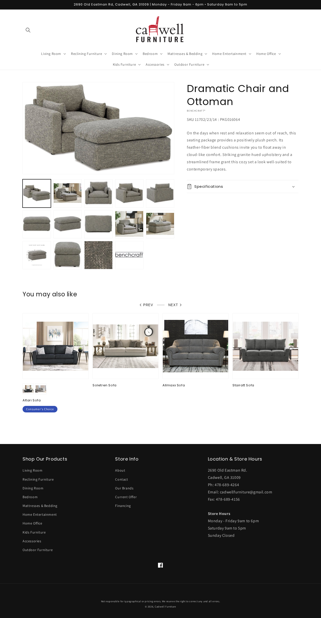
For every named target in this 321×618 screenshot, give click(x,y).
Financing (123, 505)
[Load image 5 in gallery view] (160, 193)
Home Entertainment (40, 514)
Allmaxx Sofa (174, 385)
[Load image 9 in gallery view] (129, 224)
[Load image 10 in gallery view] (160, 224)
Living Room (33, 470)
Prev (148, 305)
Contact (121, 479)
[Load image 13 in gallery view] (98, 255)
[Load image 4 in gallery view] (129, 193)
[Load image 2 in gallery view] (67, 193)
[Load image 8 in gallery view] (98, 224)
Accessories (32, 541)
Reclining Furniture (38, 479)
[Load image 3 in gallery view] (98, 193)
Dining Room (33, 488)
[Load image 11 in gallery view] (37, 255)
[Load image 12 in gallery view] (67, 255)
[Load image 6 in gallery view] (37, 224)
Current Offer (126, 497)
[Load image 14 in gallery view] (129, 255)
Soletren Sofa (105, 385)
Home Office (32, 523)
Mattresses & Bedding (40, 505)
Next (173, 305)
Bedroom (30, 497)
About (120, 470)
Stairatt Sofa (243, 385)
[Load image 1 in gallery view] (37, 193)
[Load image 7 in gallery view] (67, 224)
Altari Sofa (32, 400)
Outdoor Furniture (38, 550)
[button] (28, 30)
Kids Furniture (34, 532)
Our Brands (124, 488)
